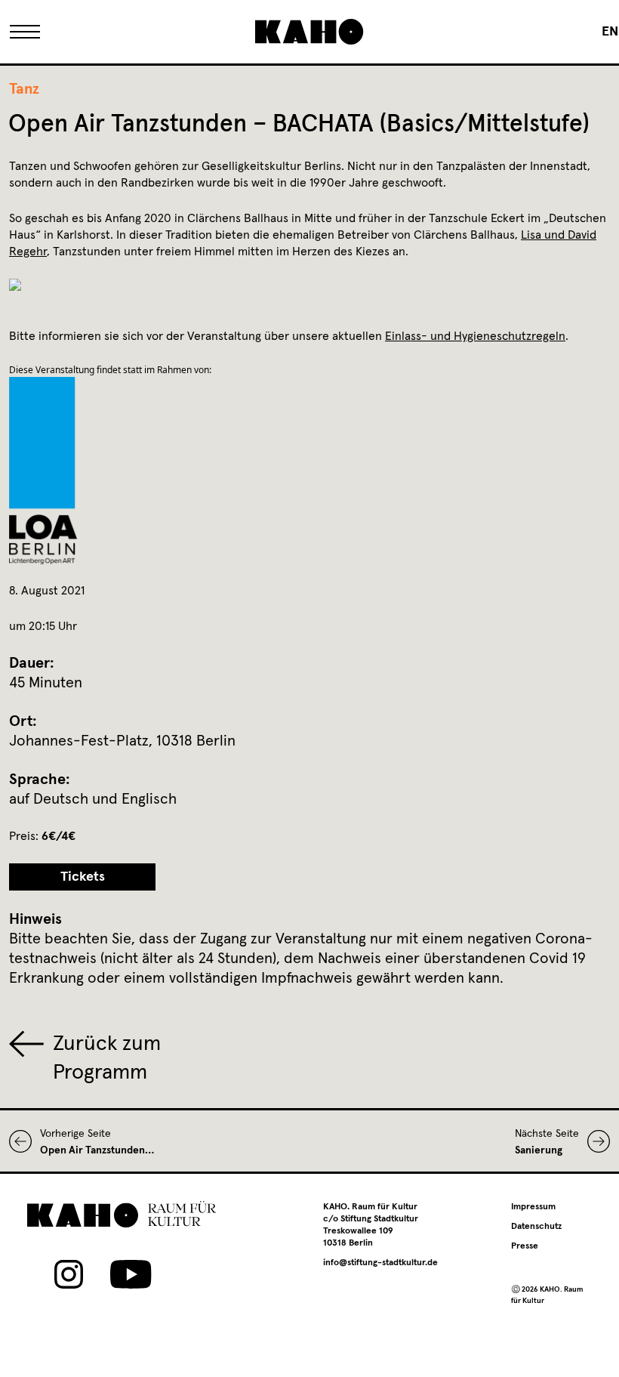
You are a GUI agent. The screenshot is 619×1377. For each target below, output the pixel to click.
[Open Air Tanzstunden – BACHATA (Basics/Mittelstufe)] (24, 1141)
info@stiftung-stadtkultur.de (380, 1262)
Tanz (24, 89)
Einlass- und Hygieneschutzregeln (475, 336)
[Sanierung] (594, 1141)
